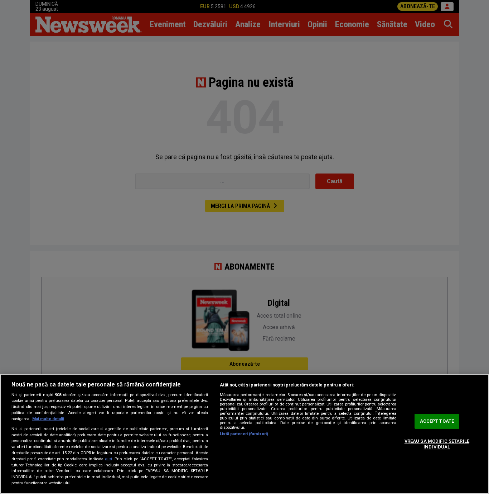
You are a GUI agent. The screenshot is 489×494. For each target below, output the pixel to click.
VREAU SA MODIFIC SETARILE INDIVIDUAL (437, 444)
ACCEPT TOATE (437, 421)
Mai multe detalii (48, 419)
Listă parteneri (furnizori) (244, 434)
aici (108, 458)
